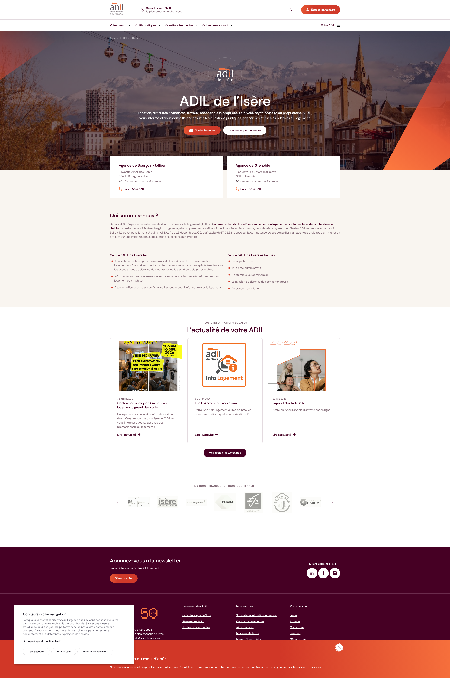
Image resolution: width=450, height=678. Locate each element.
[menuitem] (120, 25)
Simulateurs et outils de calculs (256, 615)
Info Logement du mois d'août (216, 403)
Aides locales (245, 627)
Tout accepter (36, 651)
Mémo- (248, 639)
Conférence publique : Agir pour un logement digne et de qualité (142, 405)
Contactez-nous (205, 130)
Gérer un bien (298, 639)
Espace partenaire (323, 9)
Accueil (114, 38)
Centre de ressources (250, 621)
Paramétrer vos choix (95, 651)
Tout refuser (64, 651)
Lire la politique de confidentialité (42, 641)
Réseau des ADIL (193, 621)
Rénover (295, 633)
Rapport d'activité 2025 (289, 403)
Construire (297, 627)
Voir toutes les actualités (225, 453)
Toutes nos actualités (196, 627)
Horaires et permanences (245, 130)
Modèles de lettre (247, 633)
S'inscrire (121, 578)
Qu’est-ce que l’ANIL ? (196, 615)
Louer (293, 615)
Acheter (295, 621)
